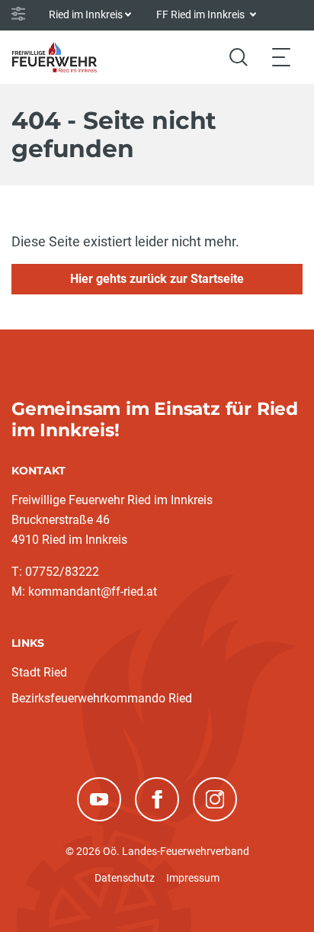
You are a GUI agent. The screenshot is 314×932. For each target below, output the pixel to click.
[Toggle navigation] (281, 57)
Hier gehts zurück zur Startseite (157, 279)
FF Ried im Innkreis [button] (201, 14)
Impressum (192, 878)
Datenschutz (125, 878)
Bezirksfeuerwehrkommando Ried (101, 698)
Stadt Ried (39, 672)
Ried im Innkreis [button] (86, 14)
